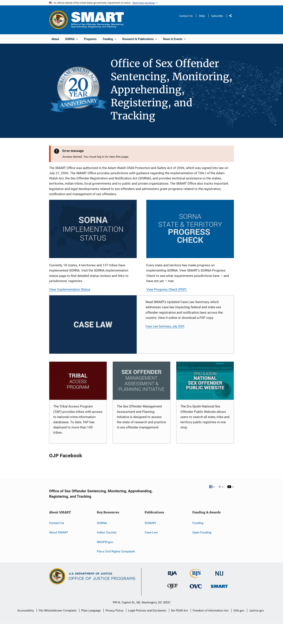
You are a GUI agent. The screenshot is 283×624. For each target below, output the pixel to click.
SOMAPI (150, 523)
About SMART (58, 532)
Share (232, 16)
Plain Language (91, 610)
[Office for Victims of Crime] (196, 586)
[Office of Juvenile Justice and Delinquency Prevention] (172, 587)
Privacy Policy (114, 610)
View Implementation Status (69, 289)
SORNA (102, 523)
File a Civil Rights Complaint (116, 551)
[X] (221, 487)
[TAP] (78, 381)
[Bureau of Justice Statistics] (196, 576)
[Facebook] (212, 487)
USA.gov (238, 610)
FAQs (202, 16)
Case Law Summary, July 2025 (165, 326)
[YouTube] (230, 487)
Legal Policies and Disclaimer (147, 610)
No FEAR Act (179, 610)
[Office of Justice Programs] (58, 19)
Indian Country (107, 532)
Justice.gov (256, 610)
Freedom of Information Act (211, 610)
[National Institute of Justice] (219, 572)
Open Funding (201, 532)
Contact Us (186, 16)
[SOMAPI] (141, 381)
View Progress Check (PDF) (166, 289)
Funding (197, 523)
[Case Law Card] (93, 324)
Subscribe (217, 16)
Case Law (151, 532)
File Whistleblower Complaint (57, 610)
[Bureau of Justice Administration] (172, 571)
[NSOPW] (205, 381)
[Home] (97, 19)
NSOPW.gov (105, 542)
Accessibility (25, 610)
